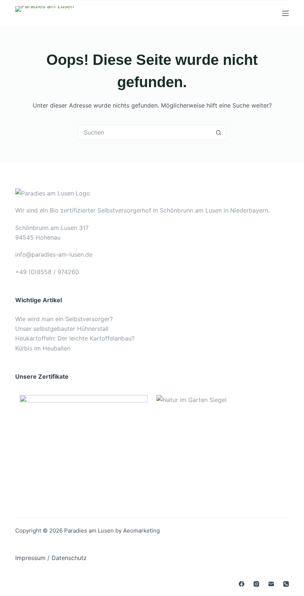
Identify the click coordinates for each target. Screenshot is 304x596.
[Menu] (285, 13)
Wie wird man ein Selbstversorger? (64, 319)
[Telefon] (286, 584)
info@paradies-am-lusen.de (53, 254)
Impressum (30, 558)
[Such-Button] (218, 132)
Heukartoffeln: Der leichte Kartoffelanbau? (75, 338)
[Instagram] (256, 584)
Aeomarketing (141, 530)
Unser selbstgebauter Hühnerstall (62, 328)
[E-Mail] (271, 584)
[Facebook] (241, 584)
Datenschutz (69, 558)
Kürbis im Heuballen (42, 348)
